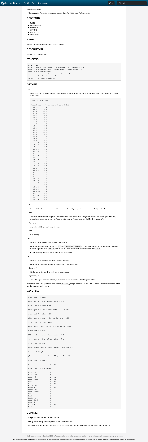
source (34, 9)
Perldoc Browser (13, 3)
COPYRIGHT (34, 34)
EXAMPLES (34, 32)
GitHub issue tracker (75, 436)
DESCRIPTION (35, 25)
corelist (29, 9)
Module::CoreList (36, 54)
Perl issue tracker (80, 439)
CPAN (38, 9)
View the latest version (82, 13)
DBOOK (51, 436)
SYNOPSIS (34, 27)
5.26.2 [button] (26, 3)
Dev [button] (33, 3)
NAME (32, 23)
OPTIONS (33, 30)
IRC (97, 439)
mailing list (91, 439)
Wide (111, 3)
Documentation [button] (44, 3)
